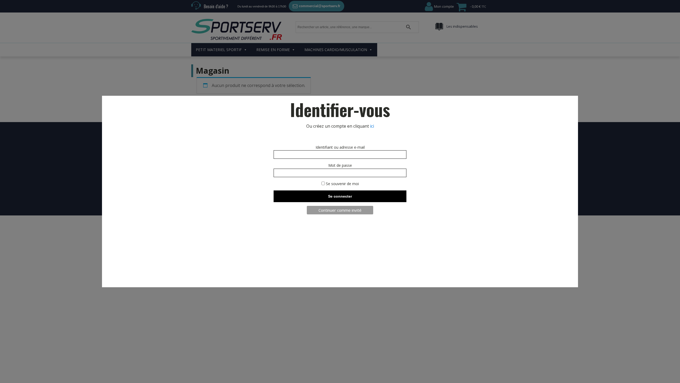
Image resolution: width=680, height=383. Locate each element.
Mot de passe (340, 165)
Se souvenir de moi (342, 183)
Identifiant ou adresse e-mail (340, 147)
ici (372, 126)
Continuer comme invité (340, 210)
